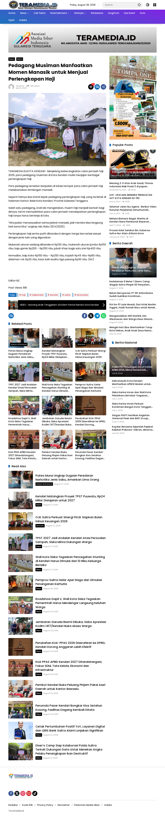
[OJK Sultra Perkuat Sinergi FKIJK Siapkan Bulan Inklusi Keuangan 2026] (90, 338)
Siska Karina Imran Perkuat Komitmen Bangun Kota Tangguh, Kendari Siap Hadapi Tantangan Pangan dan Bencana (132, 405)
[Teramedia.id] (33, 4)
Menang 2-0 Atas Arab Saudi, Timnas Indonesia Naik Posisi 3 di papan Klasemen (131, 185)
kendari (54, 294)
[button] (139, 4)
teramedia (82, 294)
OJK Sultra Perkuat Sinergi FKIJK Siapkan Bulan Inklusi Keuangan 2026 (90, 354)
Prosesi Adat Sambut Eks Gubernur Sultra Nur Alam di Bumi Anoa (129, 232)
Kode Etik (27, 805)
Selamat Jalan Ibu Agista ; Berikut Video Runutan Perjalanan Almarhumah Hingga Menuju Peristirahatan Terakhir (132, 208)
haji (23, 294)
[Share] (103, 87)
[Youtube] (28, 793)
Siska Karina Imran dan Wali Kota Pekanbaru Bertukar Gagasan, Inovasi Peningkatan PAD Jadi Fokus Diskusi (133, 394)
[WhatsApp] (103, 315)
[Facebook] (84, 315)
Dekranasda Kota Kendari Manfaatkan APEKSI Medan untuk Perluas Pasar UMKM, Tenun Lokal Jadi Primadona (131, 382)
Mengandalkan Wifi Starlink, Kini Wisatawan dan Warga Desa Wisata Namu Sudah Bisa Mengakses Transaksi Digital (132, 317)
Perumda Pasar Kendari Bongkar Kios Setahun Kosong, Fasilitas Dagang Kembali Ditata (90, 455)
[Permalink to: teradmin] (12, 87)
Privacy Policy (45, 805)
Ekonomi (81, 344)
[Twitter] (91, 315)
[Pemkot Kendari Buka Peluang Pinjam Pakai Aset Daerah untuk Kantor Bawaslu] (57, 439)
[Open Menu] (155, 5)
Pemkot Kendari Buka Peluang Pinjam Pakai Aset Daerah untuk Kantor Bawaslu (57, 455)
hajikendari (38, 294)
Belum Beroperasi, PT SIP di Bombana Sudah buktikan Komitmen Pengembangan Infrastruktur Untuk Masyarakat (131, 295)
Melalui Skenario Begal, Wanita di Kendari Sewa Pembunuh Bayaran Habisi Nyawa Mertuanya (129, 220)
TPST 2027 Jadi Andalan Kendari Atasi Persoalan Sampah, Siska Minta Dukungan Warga (22, 388)
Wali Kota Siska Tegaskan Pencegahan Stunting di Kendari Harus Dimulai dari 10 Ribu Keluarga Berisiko (57, 388)
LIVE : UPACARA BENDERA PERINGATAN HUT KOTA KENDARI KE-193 (130, 196)
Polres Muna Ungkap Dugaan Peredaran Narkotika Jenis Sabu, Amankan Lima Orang (21, 354)
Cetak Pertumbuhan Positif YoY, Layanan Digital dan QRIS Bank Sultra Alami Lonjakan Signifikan (70, 728)
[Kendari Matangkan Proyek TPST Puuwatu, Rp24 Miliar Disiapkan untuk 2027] (57, 338)
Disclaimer (64, 805)
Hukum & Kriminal (19, 344)
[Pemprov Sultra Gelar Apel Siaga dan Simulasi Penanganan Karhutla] (90, 371)
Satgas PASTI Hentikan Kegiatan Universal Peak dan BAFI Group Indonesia (131, 417)
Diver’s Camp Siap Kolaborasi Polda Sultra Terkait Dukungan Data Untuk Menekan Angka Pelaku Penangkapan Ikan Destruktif (68, 749)
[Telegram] (97, 315)
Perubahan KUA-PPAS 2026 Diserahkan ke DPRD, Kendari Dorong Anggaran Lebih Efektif (90, 421)
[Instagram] (22, 793)
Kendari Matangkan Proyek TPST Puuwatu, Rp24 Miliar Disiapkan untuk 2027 (54, 354)
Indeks (108, 805)
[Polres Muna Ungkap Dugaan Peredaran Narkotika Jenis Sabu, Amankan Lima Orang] (23, 338)
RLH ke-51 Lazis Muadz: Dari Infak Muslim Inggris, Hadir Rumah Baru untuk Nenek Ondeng (132, 306)
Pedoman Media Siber (87, 805)
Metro (19, 59)
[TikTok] (34, 793)
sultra (67, 294)
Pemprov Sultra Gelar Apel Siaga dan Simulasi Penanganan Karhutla (89, 387)
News (11, 59)
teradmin (20, 86)
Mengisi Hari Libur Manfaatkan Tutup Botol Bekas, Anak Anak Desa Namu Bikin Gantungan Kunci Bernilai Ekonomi (132, 329)
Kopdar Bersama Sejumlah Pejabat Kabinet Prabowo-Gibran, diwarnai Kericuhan (132, 428)
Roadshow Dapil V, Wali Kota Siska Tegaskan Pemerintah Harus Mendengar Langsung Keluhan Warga (22, 421)
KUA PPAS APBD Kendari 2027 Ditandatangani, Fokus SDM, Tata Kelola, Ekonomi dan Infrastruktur (23, 455)
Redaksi (13, 805)
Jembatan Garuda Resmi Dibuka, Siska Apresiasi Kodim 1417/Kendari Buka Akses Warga (57, 421)
